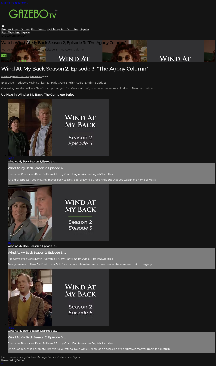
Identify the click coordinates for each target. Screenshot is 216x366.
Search (16, 29)
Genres (25, 29)
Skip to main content (14, 2)
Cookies (31, 357)
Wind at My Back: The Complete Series (21, 76)
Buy (3, 55)
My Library (53, 29)
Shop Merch (38, 29)
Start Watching (70, 29)
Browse (6, 29)
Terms (12, 357)
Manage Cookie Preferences (55, 357)
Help (4, 357)
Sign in (84, 29)
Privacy (21, 357)
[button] (3, 26)
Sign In (25, 32)
